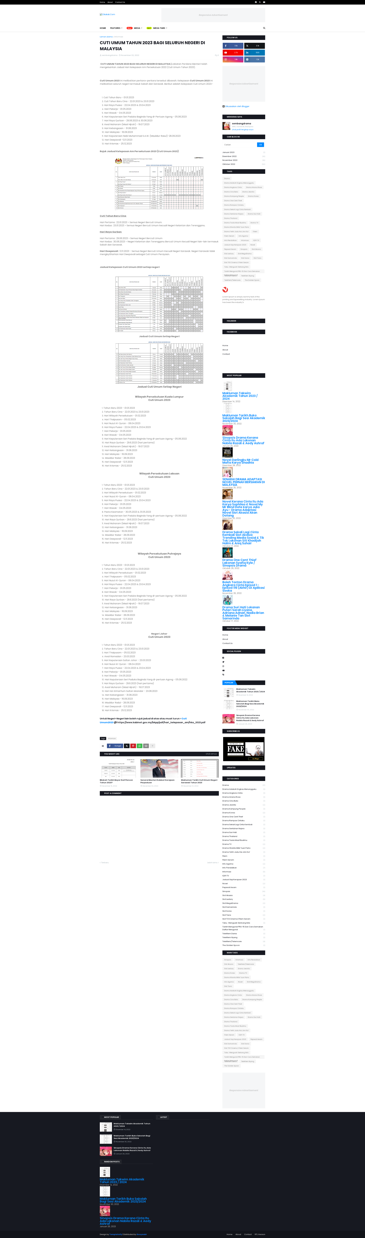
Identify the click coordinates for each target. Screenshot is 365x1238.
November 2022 (243, 160)
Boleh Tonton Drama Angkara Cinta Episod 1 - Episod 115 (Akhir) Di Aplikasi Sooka (243, 586)
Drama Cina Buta (231, 192)
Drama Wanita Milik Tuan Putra (236, 227)
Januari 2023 (243, 152)
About (110, 2)
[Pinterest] (133, 746)
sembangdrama (241, 123)
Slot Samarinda (230, 258)
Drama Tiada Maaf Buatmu (235, 223)
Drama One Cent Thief (233, 200)
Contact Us (120, 2)
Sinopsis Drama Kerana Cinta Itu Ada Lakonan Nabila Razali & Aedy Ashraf (243, 440)
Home (102, 2)
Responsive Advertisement (213, 15)
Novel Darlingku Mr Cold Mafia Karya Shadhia (240, 461)
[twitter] (243, 308)
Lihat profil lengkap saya (242, 129)
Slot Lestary (229, 253)
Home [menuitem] (103, 28)
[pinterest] (243, 367)
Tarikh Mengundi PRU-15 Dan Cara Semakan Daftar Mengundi (242, 271)
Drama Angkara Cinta (233, 187)
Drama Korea (253, 196)
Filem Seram (229, 236)
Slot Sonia (245, 258)
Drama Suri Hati (254, 214)
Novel (253, 245)
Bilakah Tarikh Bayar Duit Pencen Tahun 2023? (116, 781)
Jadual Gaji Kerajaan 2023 (235, 245)
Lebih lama (212, 862)
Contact (226, 354)
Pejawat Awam (230, 249)
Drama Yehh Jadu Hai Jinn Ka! (236, 231)
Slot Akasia (256, 249)
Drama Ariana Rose (254, 187)
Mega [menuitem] (137, 28)
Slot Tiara (257, 258)
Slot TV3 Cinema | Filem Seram (236, 262)
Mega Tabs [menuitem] (159, 28)
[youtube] (243, 313)
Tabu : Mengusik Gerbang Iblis (236, 267)
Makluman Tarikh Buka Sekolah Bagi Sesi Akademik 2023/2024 (243, 418)
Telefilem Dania (230, 276)
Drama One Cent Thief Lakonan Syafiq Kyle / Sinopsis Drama (239, 563)
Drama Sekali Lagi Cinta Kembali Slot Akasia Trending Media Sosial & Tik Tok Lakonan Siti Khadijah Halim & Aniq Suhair (243, 537)
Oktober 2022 (243, 164)
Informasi (118, 36)
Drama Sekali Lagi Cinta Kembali (237, 209)
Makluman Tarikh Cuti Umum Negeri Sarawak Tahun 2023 (199, 781)
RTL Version (260, 1234)
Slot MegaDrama (245, 253)
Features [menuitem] (115, 28)
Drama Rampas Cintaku (234, 205)
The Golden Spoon (252, 280)
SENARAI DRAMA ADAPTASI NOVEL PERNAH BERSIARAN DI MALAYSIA (243, 482)
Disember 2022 (243, 156)
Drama (227, 178)
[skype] (243, 310)
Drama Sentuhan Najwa (233, 214)
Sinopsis (244, 249)
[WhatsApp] (139, 746)
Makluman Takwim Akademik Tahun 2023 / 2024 (239, 396)
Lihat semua (211, 754)
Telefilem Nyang (247, 276)
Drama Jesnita (248, 192)
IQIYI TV (256, 240)
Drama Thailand (230, 218)
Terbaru (105, 862)
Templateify (115, 1234)
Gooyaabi (142, 1234)
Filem (255, 231)
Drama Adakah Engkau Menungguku (239, 183)
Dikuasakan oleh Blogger (237, 106)
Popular (229, 682)
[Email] (146, 746)
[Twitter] (127, 746)
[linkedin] (243, 314)
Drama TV (254, 223)
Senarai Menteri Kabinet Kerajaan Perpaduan (157, 781)
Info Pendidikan (230, 240)
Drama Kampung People (234, 196)
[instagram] (243, 311)
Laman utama (106, 36)
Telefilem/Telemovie (232, 280)
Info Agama (243, 236)
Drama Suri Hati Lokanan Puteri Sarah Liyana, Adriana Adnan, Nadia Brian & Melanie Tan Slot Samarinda (243, 612)
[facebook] (243, 307)
